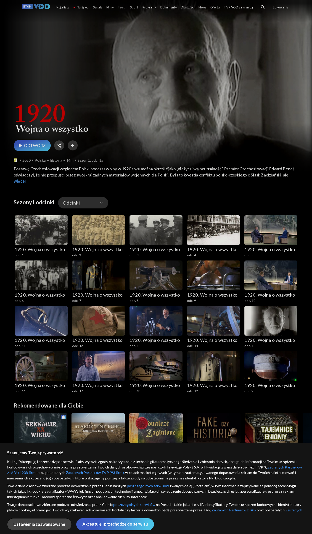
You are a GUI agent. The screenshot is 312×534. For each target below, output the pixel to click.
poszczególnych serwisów (148, 486)
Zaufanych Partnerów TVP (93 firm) (95, 472)
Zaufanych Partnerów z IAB (234, 510)
